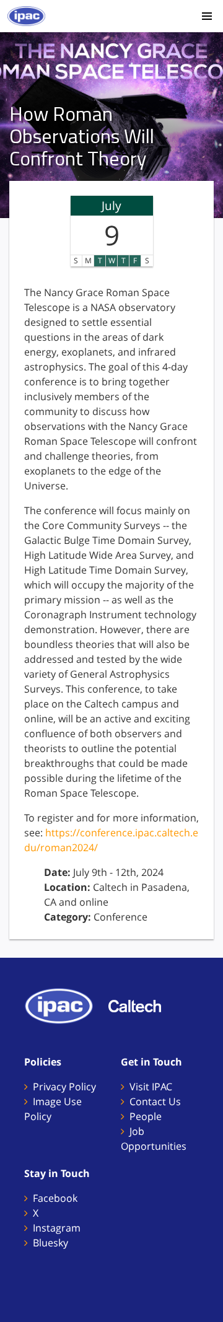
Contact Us (155, 1101)
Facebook (55, 1198)
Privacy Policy (64, 1086)
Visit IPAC (150, 1086)
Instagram (57, 1228)
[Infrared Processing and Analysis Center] (65, 1005)
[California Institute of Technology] (140, 1005)
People (145, 1116)
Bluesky (50, 1243)
